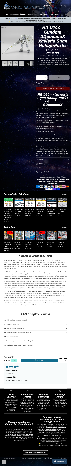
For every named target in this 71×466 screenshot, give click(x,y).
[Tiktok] (54, 458)
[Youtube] (51, 458)
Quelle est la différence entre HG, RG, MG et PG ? (18, 333)
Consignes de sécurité (44, 172)
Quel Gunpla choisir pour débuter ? (14, 328)
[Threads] (61, 458)
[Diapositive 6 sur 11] (32, 63)
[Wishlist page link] (57, 6)
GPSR (39, 168)
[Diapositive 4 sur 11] (21, 63)
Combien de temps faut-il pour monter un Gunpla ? (18, 341)
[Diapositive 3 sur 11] (15, 63)
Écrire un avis (39, 360)
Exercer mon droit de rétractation (35, 452)
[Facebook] (45, 458)
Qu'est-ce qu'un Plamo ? (11, 337)
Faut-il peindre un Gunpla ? (12, 324)
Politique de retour (43, 146)
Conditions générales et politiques (31, 458)
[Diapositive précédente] (3, 43)
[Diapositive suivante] (32, 43)
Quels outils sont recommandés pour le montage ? (18, 345)
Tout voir (64, 194)
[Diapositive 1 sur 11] (4, 63)
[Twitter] (58, 458)
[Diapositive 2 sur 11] (9, 63)
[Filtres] (61, 360)
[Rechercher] (66, 14)
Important (40, 163)
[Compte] (61, 6)
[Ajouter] (21, 204)
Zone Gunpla (12, 458)
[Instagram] (48, 458)
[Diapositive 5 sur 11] (27, 63)
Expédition (41, 159)
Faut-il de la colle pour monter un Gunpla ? (16, 320)
